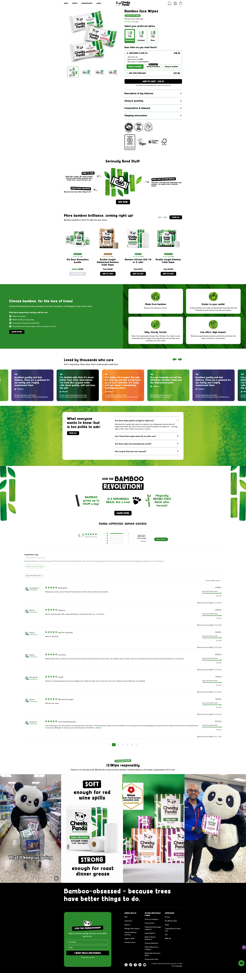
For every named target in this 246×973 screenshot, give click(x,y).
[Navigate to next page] (137, 744)
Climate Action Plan (151, 959)
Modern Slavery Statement (150, 938)
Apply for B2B (129, 938)
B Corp (167, 917)
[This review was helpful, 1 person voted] (216, 736)
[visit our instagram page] (126, 964)
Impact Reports (150, 933)
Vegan (167, 925)
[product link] (77, 238)
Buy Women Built (171, 921)
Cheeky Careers (130, 942)
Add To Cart (107, 274)
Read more (98, 727)
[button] (169, 3)
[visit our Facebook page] (135, 964)
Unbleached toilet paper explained (153, 928)
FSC (166, 935)
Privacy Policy (149, 923)
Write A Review (161, 539)
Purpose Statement (151, 943)
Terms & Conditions (151, 919)
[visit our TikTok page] (130, 964)
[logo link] (123, 3)
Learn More (17, 332)
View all (73, 433)
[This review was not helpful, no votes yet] (219, 603)
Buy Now (123, 202)
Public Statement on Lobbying (152, 948)
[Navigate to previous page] (109, 744)
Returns (127, 925)
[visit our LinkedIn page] (139, 964)
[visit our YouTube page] (144, 964)
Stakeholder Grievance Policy (152, 954)
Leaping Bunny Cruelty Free (172, 930)
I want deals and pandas (87, 953)
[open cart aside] (180, 3)
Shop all (176, 217)
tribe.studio (179, 966)
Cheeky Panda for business (131, 933)
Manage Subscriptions (132, 928)
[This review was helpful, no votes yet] (216, 603)
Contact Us (128, 921)
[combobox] (34, 575)
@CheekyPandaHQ (123, 761)
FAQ (126, 917)
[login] (175, 3)
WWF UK (168, 938)
